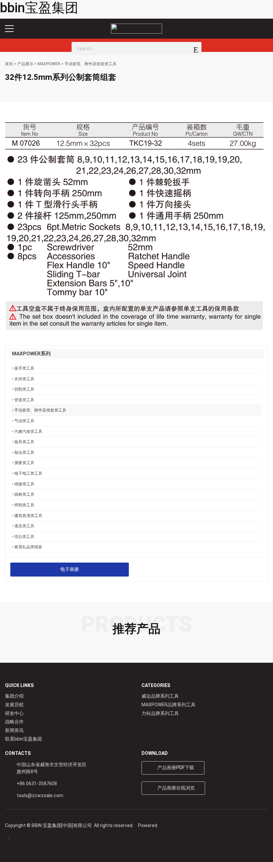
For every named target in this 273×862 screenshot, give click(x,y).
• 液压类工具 (23, 525)
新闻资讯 (14, 730)
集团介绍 (14, 696)
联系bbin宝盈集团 (23, 739)
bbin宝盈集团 (39, 8)
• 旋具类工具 (23, 441)
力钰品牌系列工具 (160, 713)
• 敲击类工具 (23, 452)
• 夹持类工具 (23, 378)
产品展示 (25, 64)
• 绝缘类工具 (23, 483)
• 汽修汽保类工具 (27, 431)
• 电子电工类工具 (27, 473)
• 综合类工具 (23, 536)
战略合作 (14, 721)
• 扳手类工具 (23, 368)
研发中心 (14, 713)
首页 (9, 64)
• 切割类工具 (23, 389)
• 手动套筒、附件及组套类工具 (39, 410)
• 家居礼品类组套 (27, 546)
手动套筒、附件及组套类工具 (91, 64)
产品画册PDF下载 (174, 767)
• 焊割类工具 (23, 504)
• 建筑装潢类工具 (27, 515)
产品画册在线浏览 (175, 787)
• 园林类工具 (23, 494)
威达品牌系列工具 (160, 696)
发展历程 (14, 704)
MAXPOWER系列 (31, 354)
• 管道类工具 (23, 399)
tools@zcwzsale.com (40, 795)
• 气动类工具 (23, 420)
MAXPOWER (49, 64)
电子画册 (69, 569)
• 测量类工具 (23, 462)
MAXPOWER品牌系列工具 (168, 704)
